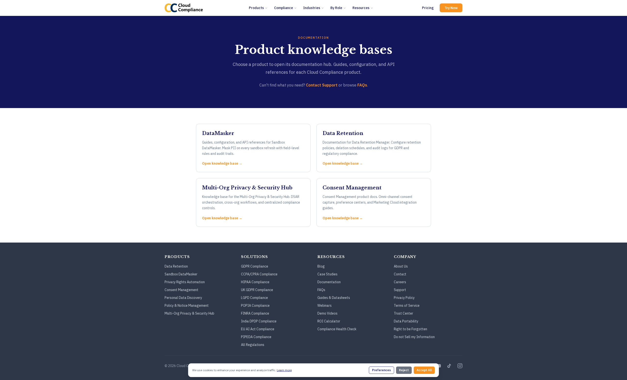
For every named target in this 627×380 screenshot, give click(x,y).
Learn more (284, 370)
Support (400, 290)
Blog (321, 266)
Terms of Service (407, 305)
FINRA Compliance (255, 313)
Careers (400, 282)
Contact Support (322, 85)
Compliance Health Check (336, 329)
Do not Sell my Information (414, 337)
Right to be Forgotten (410, 329)
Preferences (381, 370)
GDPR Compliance (254, 266)
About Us (401, 266)
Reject (404, 370)
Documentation (329, 282)
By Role (336, 8)
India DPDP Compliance (259, 321)
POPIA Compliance (255, 305)
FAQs (362, 85)
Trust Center (403, 313)
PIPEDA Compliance (256, 337)
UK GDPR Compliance (257, 290)
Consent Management (181, 290)
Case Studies (327, 274)
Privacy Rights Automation (185, 282)
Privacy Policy (404, 297)
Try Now (451, 8)
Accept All (424, 370)
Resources (360, 8)
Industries (311, 8)
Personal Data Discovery (183, 297)
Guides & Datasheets (333, 297)
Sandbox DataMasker (181, 274)
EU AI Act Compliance (257, 329)
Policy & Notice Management (187, 305)
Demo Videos (327, 313)
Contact (400, 274)
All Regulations (252, 345)
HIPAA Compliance (255, 282)
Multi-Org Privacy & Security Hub (189, 313)
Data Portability (406, 321)
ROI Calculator (328, 321)
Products (256, 8)
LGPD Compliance (254, 297)
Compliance (283, 8)
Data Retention (176, 266)
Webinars (324, 305)
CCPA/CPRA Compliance (259, 274)
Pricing (428, 8)
